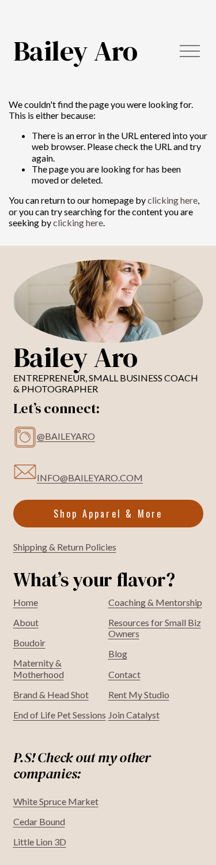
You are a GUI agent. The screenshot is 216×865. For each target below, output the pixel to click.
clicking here (172, 199)
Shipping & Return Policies (64, 546)
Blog (117, 653)
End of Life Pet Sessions (59, 714)
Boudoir (29, 642)
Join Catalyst (134, 714)
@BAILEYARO (66, 435)
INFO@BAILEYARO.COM (90, 477)
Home (25, 602)
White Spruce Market (55, 801)
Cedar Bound (39, 821)
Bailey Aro (75, 51)
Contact (124, 674)
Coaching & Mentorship (155, 602)
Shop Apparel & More (108, 514)
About (26, 622)
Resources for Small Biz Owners (154, 628)
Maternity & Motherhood (38, 668)
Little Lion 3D (39, 841)
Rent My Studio (138, 694)
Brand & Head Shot (51, 694)
